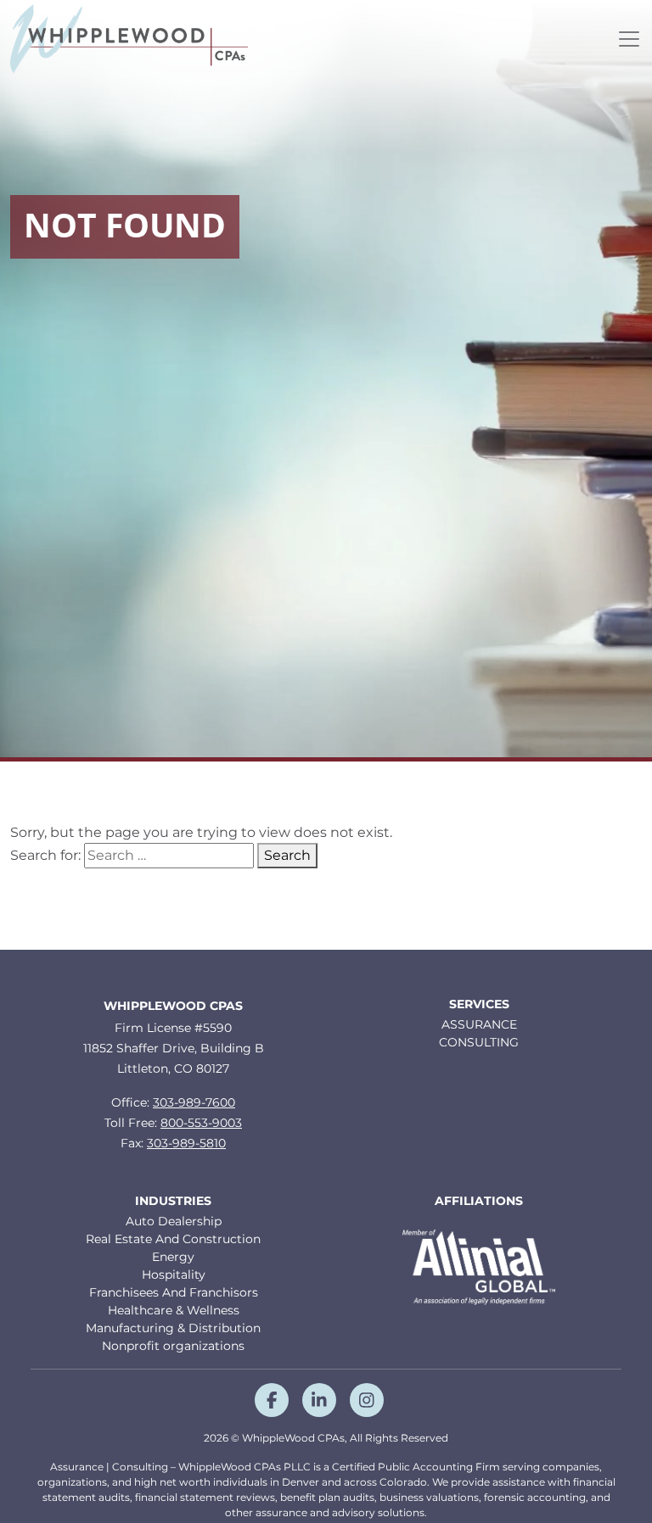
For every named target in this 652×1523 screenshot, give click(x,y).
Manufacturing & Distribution (173, 1328)
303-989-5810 (186, 1143)
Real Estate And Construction (173, 1239)
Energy (173, 1256)
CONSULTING (479, 1042)
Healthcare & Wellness (173, 1310)
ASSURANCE (479, 1024)
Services (479, 1004)
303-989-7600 (194, 1102)
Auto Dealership (174, 1221)
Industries (173, 1201)
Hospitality (173, 1274)
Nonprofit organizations (173, 1345)
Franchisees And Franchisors (173, 1292)
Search (287, 855)
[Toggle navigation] (629, 39)
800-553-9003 (201, 1122)
